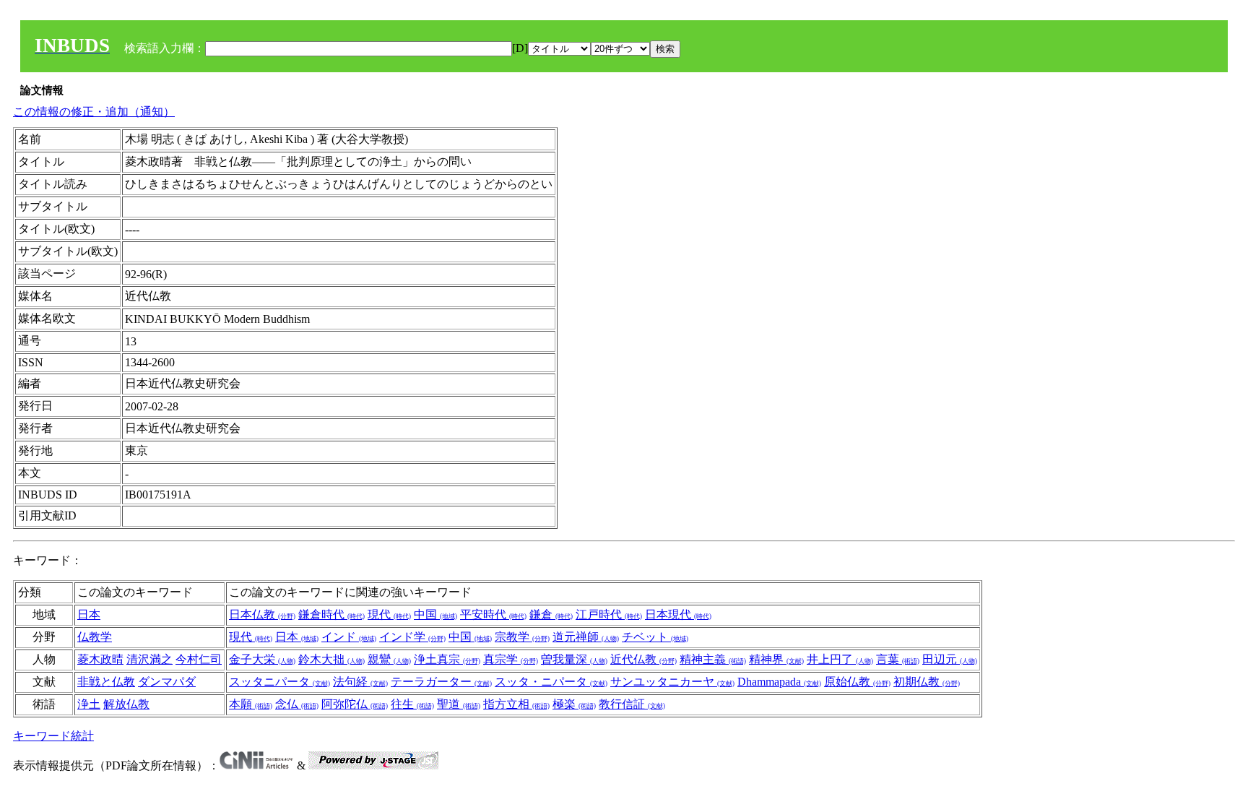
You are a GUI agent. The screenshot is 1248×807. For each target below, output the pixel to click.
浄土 (88, 704)
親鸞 (389, 659)
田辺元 (949, 659)
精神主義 (713, 659)
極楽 (574, 704)
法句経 (360, 682)
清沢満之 (149, 659)
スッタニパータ (279, 682)
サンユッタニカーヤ (672, 682)
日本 (88, 614)
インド (348, 637)
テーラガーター (441, 682)
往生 (412, 704)
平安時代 (493, 614)
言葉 (897, 659)
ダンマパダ (167, 682)
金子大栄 (262, 659)
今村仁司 (199, 659)
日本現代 (678, 614)
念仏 (296, 704)
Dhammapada (779, 682)
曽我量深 (574, 659)
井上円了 (840, 659)
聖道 (458, 704)
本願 (250, 704)
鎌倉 (551, 614)
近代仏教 (643, 659)
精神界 (776, 659)
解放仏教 (126, 704)
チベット (655, 637)
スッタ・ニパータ (551, 682)
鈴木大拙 (331, 659)
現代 (389, 614)
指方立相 (516, 704)
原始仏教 (857, 682)
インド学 (412, 637)
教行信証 (632, 704)
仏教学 (94, 637)
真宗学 (510, 659)
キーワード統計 (53, 736)
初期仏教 (926, 682)
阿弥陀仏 (354, 704)
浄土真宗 (447, 659)
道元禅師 (585, 637)
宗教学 (522, 637)
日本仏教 (262, 614)
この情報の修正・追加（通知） (94, 111)
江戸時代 (609, 614)
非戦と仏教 (106, 682)
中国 (435, 614)
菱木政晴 (100, 659)
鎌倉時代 (331, 614)
